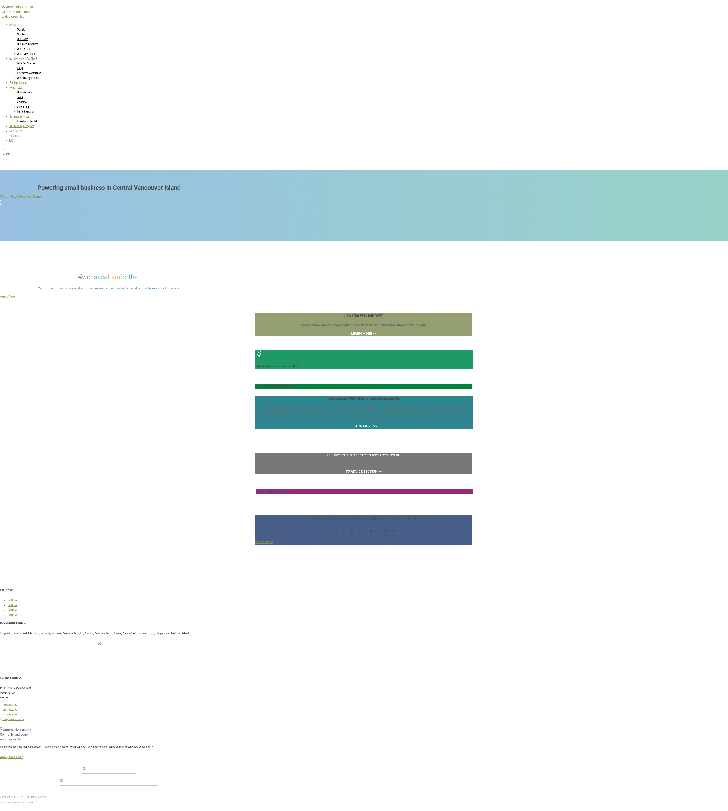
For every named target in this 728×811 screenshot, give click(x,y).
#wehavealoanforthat (29, 73)
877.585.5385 (10, 714)
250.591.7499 (10, 705)
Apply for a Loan (11, 757)
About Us (14, 25)
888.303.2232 (10, 709)
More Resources (26, 112)
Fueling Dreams (18, 83)
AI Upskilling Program (21, 126)
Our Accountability (27, 44)
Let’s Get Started (26, 63)
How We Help (24, 92)
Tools (20, 97)
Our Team (22, 34)
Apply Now (8, 296)
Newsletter (15, 131)
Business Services (19, 116)
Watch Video (9, 196)
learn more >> (363, 333)
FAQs (20, 68)
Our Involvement (26, 54)
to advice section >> (364, 471)
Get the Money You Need (23, 58)
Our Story (22, 29)
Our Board (22, 39)
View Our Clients (30, 196)
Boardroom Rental (27, 121)
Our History (23, 49)
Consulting (23, 107)
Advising (22, 102)
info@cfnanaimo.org (13, 719)
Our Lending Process (28, 78)
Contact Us (15, 136)
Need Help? (15, 87)
